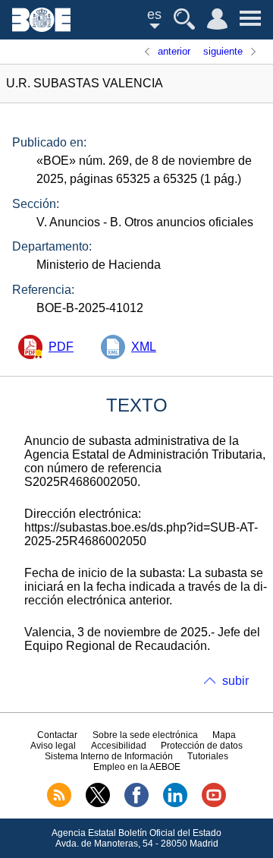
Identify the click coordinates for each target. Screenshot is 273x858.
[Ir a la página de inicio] (41, 27)
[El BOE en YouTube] (214, 804)
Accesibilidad (118, 745)
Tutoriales (207, 756)
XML (143, 346)
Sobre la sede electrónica (145, 735)
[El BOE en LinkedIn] (175, 804)
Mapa (224, 735)
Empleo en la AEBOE (136, 767)
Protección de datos (202, 745)
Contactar (57, 735)
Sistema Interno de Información (109, 756)
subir (235, 680)
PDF (61, 346)
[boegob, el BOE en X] (98, 804)
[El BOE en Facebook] (136, 804)
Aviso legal (53, 745)
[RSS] (59, 804)
